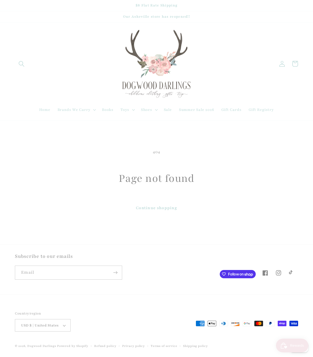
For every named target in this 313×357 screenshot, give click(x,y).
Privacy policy (133, 346)
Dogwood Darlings (41, 346)
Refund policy (105, 346)
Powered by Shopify (72, 346)
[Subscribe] (115, 273)
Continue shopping (156, 208)
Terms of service (164, 346)
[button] (21, 63)
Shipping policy (195, 346)
